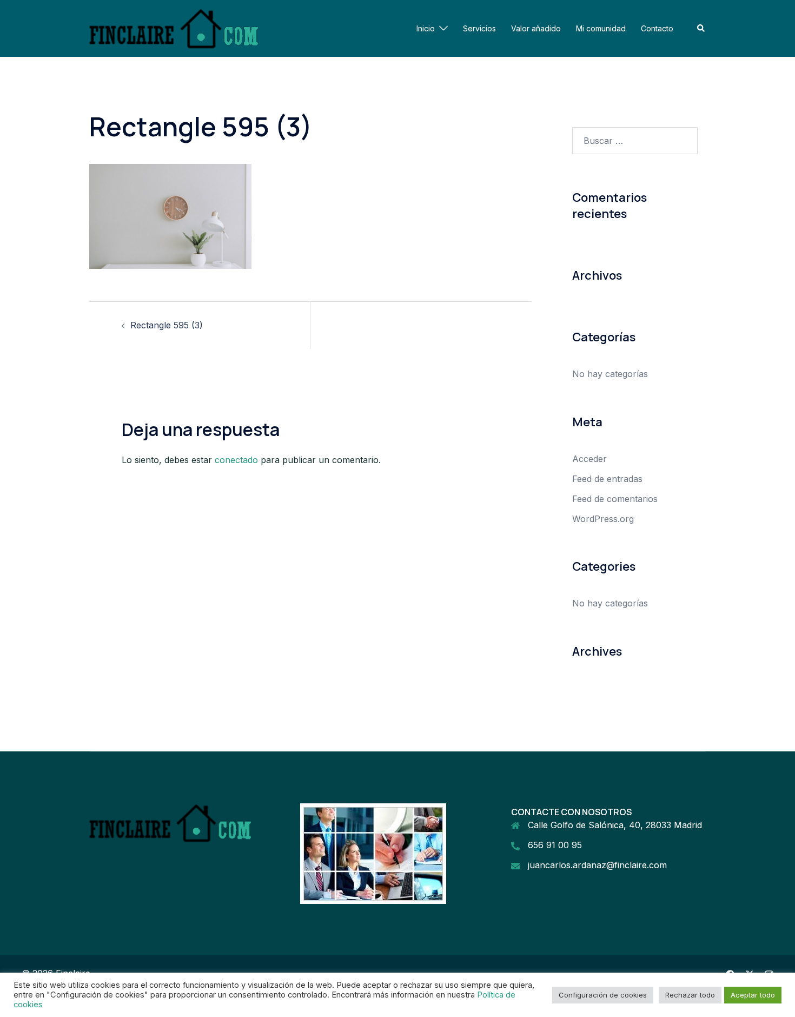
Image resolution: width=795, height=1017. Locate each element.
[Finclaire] (174, 27)
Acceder (589, 458)
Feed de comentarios (615, 498)
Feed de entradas (607, 478)
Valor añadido (536, 28)
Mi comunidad (601, 28)
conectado (236, 459)
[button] (701, 28)
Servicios (479, 28)
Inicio (425, 28)
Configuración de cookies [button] (603, 994)
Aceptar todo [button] (753, 994)
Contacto (657, 28)
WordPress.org (603, 518)
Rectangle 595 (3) (166, 325)
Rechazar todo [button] (690, 994)
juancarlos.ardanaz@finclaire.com (597, 865)
